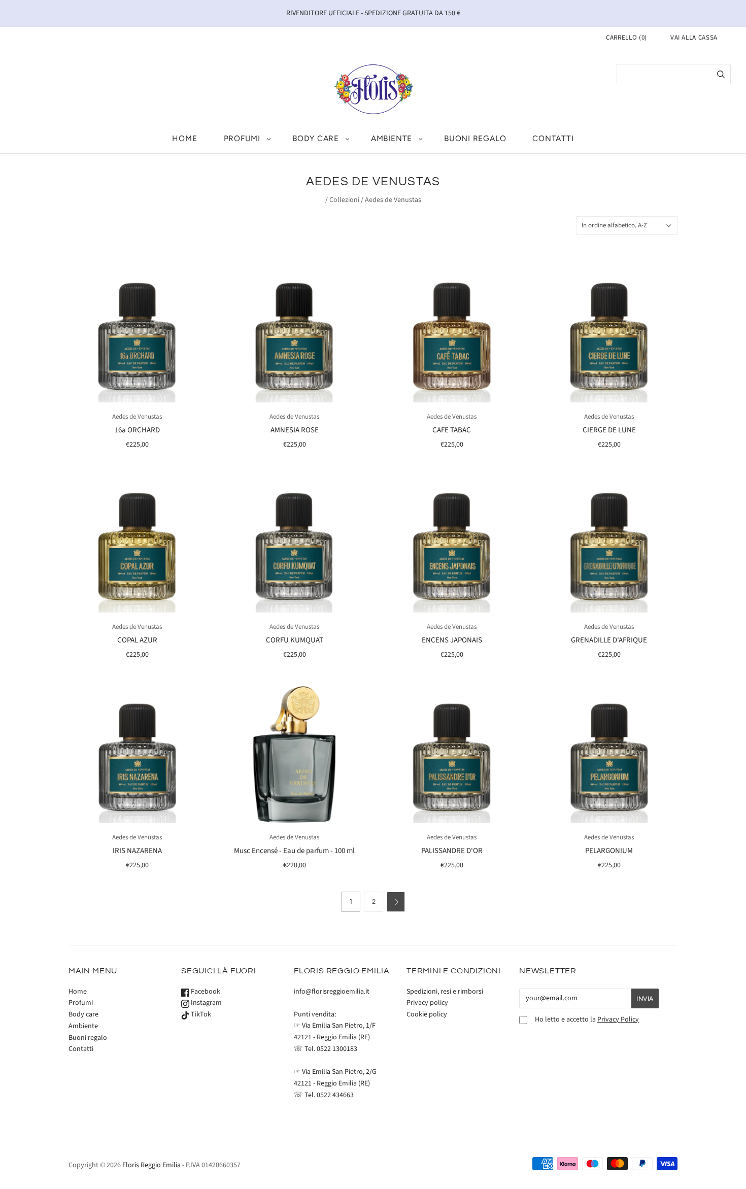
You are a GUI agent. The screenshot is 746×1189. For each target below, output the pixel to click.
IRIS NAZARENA (137, 850)
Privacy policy (427, 1003)
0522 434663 (335, 1095)
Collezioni (344, 200)
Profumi (242, 138)
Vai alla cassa (694, 37)
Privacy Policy (618, 1019)
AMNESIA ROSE (294, 430)
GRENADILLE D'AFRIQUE (609, 640)
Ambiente (391, 138)
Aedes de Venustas (137, 416)
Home (184, 138)
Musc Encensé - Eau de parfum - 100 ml (294, 850)
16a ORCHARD (137, 430)
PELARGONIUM (609, 850)
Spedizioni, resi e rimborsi (444, 992)
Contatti (552, 138)
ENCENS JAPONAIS (452, 640)
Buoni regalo (475, 138)
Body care (315, 138)
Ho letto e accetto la (587, 1020)
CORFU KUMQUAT (294, 640)
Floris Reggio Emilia (151, 1165)
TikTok (200, 1014)
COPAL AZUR (137, 640)
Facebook (204, 992)
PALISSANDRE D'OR (452, 850)
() (626, 37)
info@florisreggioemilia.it (331, 992)
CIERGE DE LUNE (609, 430)
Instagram (205, 1003)
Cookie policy (426, 1014)
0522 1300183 (337, 1049)
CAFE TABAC (451, 430)
